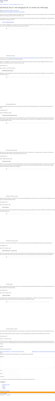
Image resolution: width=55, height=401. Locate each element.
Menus (12, 4)
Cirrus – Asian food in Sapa (8, 22)
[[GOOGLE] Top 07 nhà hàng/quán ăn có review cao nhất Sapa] (12, 11)
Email (1, 373)
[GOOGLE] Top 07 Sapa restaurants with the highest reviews (43, 351)
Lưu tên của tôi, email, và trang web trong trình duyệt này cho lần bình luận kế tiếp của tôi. (18, 379)
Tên (1, 370)
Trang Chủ (2, 4)
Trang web (2, 376)
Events (4, 387)
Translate (8, 394)
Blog (14, 4)
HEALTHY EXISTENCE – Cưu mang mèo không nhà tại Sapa (12, 351)
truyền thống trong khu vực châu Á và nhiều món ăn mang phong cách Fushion (25, 57)
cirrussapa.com (16, 10)
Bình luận (2, 356)
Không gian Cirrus (7, 4)
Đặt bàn (16, 4)
